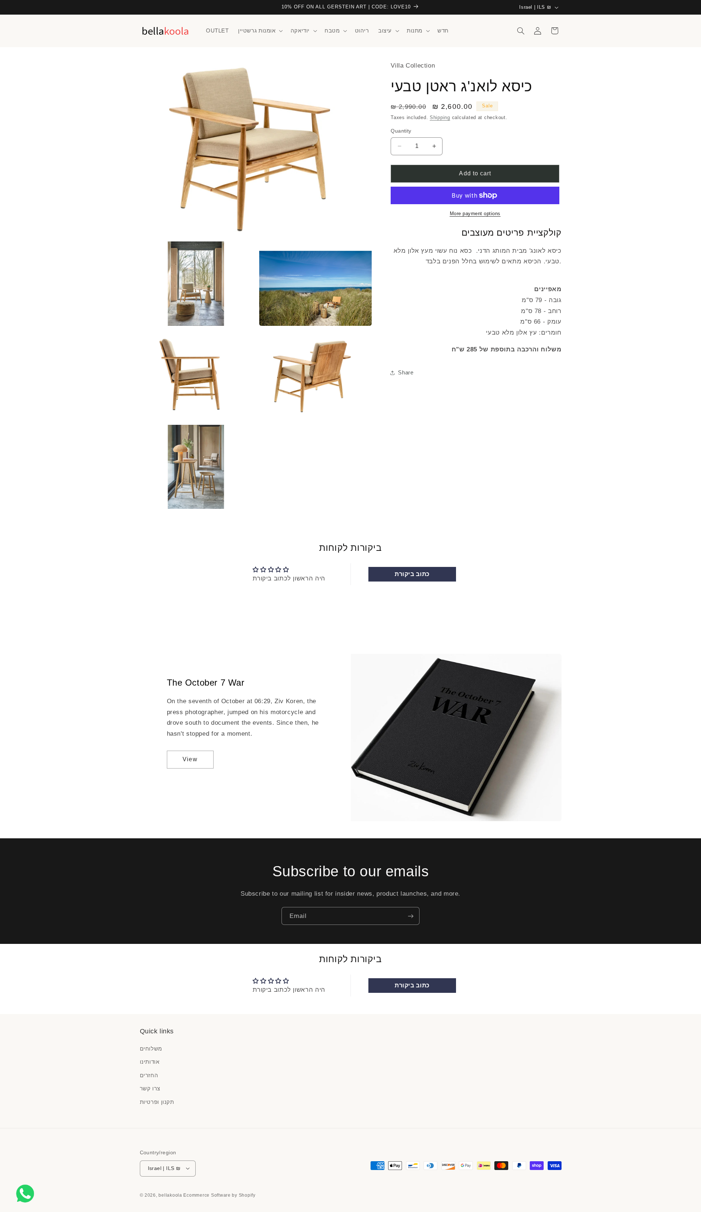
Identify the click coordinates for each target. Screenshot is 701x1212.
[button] (259, 31)
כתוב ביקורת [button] (412, 574)
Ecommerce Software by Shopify (219, 1195)
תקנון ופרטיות (157, 1102)
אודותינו (150, 1062)
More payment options (475, 213)
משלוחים (151, 1049)
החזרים (149, 1075)
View (190, 759)
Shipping (440, 117)
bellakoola (170, 1195)
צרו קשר (150, 1088)
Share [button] (405, 373)
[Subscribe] (410, 916)
